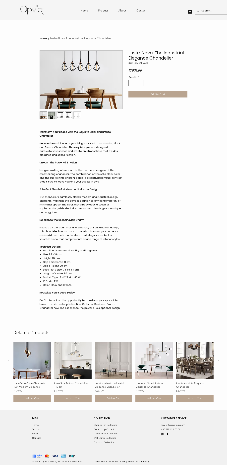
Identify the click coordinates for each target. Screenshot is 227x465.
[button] (189, 11)
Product (36, 429)
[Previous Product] (9, 360)
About (35, 433)
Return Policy (142, 461)
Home (43, 38)
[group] (113, 372)
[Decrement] (131, 83)
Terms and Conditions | (107, 461)
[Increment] (141, 83)
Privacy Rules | (128, 461)
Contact (36, 438)
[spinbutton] (136, 83)
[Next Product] (218, 360)
